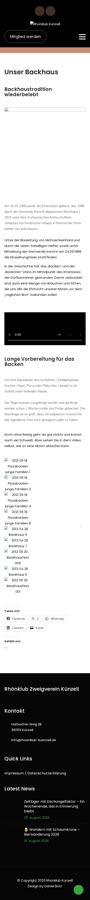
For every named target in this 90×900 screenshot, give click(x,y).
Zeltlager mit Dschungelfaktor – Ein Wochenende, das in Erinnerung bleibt (54, 806)
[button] (9, 526)
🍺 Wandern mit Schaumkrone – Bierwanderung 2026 (52, 832)
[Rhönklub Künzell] (45, 24)
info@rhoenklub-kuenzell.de (33, 740)
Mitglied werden (25, 36)
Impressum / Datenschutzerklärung (35, 773)
